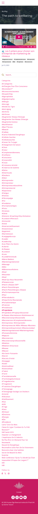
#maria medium (8, 259)
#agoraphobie (7, 96)
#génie (4, 213)
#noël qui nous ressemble (12, 280)
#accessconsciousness (10, 91)
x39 (3, 463)
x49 (3, 465)
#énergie (5, 417)
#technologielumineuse (11, 379)
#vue (4, 402)
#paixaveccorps (8, 282)
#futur (4, 208)
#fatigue (5, 193)
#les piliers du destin (10, 244)
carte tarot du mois (9, 425)
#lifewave (6, 249)
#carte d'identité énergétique (13, 135)
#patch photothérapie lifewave (14, 290)
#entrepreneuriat (6, 61)
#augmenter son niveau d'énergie (15, 119)
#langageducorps (9, 236)
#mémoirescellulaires (10, 269)
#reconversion (28, 61)
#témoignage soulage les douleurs (15, 392)
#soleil (4, 364)
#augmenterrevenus (7, 59)
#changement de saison (11, 145)
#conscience (6, 157)
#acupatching (7, 94)
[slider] (17, 46)
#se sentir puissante (10, 353)
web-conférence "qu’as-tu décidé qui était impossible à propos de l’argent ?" (18, 459)
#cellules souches (8, 137)
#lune (4, 254)
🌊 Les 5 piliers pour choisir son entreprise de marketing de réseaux (18, 54)
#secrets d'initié (8, 358)
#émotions (6, 414)
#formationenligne (9, 206)
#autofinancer (7, 124)
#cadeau (5, 132)
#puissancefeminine (9, 333)
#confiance (6, 155)
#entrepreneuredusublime (12, 185)
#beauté (5, 129)
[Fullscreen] (34, 46)
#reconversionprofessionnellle (13, 341)
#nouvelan (6, 274)
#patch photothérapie (10, 287)
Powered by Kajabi (19, 511)
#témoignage (7, 389)
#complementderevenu (20, 59)
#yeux (4, 409)
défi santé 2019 (8, 432)
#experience (6, 191)
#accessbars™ (7, 89)
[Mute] (28, 46)
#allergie (5, 102)
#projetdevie (20, 61)
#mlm (14, 61)
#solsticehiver (7, 369)
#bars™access (7, 127)
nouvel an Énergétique (10, 445)
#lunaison (6, 252)
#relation (5, 343)
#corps (4, 163)
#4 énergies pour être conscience (14, 86)
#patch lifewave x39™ (10, 285)
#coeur (4, 150)
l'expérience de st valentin (12, 437)
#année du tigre (8, 107)
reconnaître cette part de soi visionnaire (17, 447)
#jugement (6, 231)
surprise (5, 455)
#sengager (6, 361)
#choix (4, 147)
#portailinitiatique (9, 302)
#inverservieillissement (11, 226)
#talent (5, 371)
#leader (5, 239)
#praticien (6, 305)
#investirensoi (7, 229)
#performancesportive (10, 292)
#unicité (5, 394)
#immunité (6, 221)
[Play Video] (3, 46)
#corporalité (7, 160)
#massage (6, 264)
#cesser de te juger (9, 142)
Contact (19, 492)
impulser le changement (11, 435)
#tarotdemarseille (9, 376)
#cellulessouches (8, 140)
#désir (4, 178)
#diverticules (7, 173)
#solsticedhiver (8, 366)
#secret (5, 356)
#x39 (4, 404)
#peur (4, 295)
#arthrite (5, 112)
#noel (4, 272)
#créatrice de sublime (10, 168)
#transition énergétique (11, 386)
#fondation (6, 203)
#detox (4, 170)
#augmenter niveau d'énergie (13, 117)
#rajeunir (5, 336)
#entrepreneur (7, 183)
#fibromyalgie (7, 198)
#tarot (4, 374)
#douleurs (6, 175)
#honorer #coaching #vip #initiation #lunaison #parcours (16, 217)
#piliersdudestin (8, 297)
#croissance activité (9, 165)
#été (3, 419)
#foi (3, 201)
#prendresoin (7, 308)
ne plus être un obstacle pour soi (15, 440)
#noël (4, 277)
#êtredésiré (6, 422)
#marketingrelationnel (10, 262)
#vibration (6, 397)
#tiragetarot (7, 384)
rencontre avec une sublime (13, 450)
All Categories (7, 84)
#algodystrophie (8, 99)
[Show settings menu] (31, 46)
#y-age (4, 407)
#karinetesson (7, 234)
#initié (4, 224)
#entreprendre (31, 59)
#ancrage (5, 104)
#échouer (5, 412)
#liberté (5, 246)
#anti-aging (6, 109)
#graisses (5, 211)
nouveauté (6, 442)
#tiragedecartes (8, 381)
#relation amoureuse (10, 346)
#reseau (5, 348)
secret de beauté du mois (12, 453)
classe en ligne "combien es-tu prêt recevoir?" (16, 428)
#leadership (6, 241)
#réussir (5, 351)
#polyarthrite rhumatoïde (12, 300)
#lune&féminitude (9, 257)
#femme (5, 196)
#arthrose (6, 114)
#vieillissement (8, 399)
